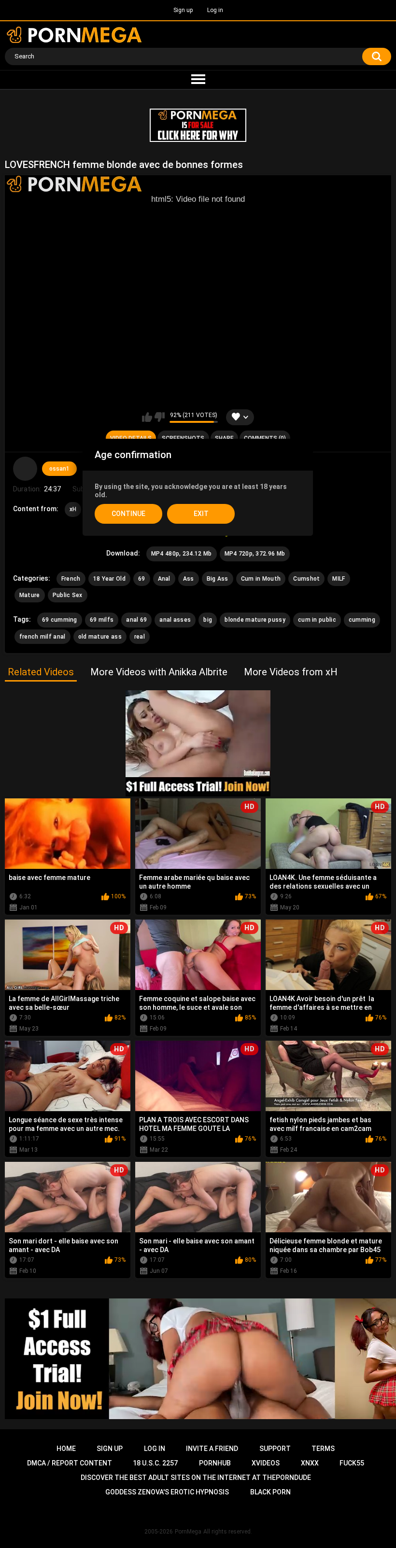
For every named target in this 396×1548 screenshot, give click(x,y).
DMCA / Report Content (69, 1463)
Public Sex (68, 595)
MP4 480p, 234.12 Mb (181, 553)
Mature (29, 595)
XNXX (310, 1463)
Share (224, 438)
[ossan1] (25, 469)
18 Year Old (109, 578)
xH (73, 509)
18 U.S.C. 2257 (155, 1463)
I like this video (147, 417)
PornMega (188, 1531)
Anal (164, 578)
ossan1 (59, 468)
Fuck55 (351, 1463)
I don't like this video (160, 417)
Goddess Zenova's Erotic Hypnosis (167, 1492)
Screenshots (183, 438)
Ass (188, 578)
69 (141, 578)
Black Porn (270, 1492)
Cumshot (306, 578)
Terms (323, 1448)
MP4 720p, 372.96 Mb (255, 553)
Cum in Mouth (261, 578)
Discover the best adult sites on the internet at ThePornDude (196, 1477)
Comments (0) (265, 438)
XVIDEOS (266, 1463)
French (71, 578)
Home (66, 1448)
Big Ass (217, 578)
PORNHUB (215, 1463)
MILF (338, 578)
